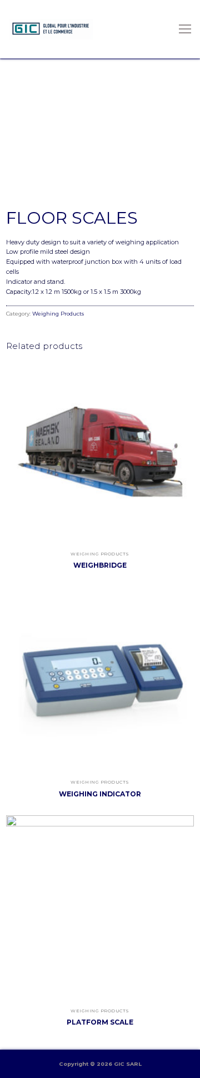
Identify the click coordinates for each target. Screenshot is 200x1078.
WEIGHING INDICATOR (100, 794)
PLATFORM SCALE (100, 1022)
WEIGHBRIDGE (100, 565)
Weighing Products (58, 314)
